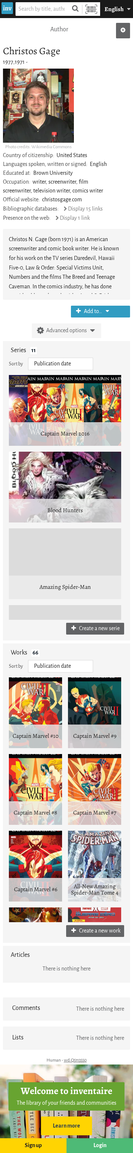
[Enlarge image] (38, 106)
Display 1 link (75, 218)
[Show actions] (123, 30)
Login (99, 1145)
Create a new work (99, 930)
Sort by (16, 364)
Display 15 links (85, 208)
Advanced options (66, 330)
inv (7, 8)
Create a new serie (99, 628)
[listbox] (60, 364)
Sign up (33, 1145)
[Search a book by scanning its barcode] (91, 9)
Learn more (66, 1125)
